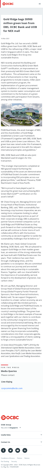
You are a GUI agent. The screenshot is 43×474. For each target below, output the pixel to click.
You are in (5, 428)
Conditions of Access (8, 458)
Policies (19, 458)
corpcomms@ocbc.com (11, 388)
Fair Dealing (5, 461)
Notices (27, 458)
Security (14, 461)
